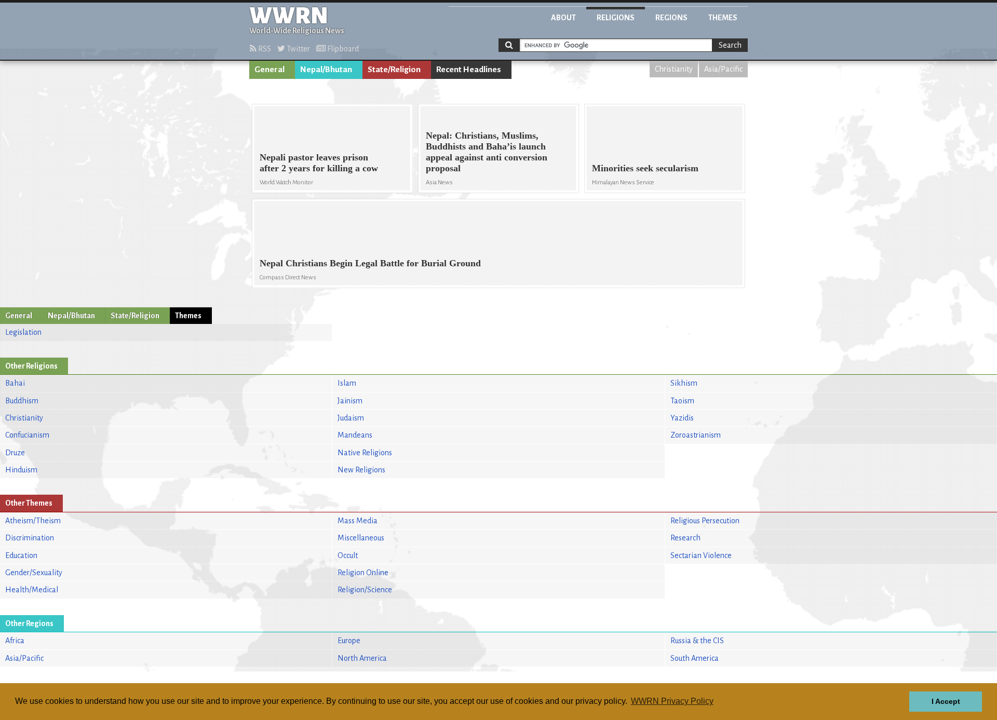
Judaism (351, 418)
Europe (349, 640)
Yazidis (682, 418)
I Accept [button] (946, 701)
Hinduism (21, 470)
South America (694, 658)
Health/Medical (31, 590)
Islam (347, 383)
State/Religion (394, 69)
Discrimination (29, 538)
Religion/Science (365, 590)
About (563, 17)
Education (21, 555)
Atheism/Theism (33, 521)
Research (685, 538)
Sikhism (683, 383)
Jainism (350, 401)
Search (730, 45)
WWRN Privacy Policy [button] (672, 701)
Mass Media (358, 521)
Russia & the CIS (697, 640)
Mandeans (355, 435)
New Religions (361, 470)
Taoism (682, 401)
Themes (722, 17)
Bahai (15, 383)
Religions (616, 17)
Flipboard (342, 49)
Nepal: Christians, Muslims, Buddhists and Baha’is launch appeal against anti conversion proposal (486, 151)
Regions (671, 17)
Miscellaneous (361, 538)
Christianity (674, 69)
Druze (15, 453)
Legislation (23, 332)
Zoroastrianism (695, 435)
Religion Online (363, 572)
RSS (264, 49)
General (269, 69)
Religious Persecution (704, 521)
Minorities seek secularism (645, 168)
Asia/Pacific (723, 69)
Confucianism (27, 435)
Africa (14, 640)
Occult (348, 555)
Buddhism (21, 401)
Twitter (297, 49)
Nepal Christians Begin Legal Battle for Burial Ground (370, 263)
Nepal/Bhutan (326, 69)
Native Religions (365, 453)
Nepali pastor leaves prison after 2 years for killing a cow (319, 162)
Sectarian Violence (701, 555)
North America (362, 658)
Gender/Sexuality (33, 572)
